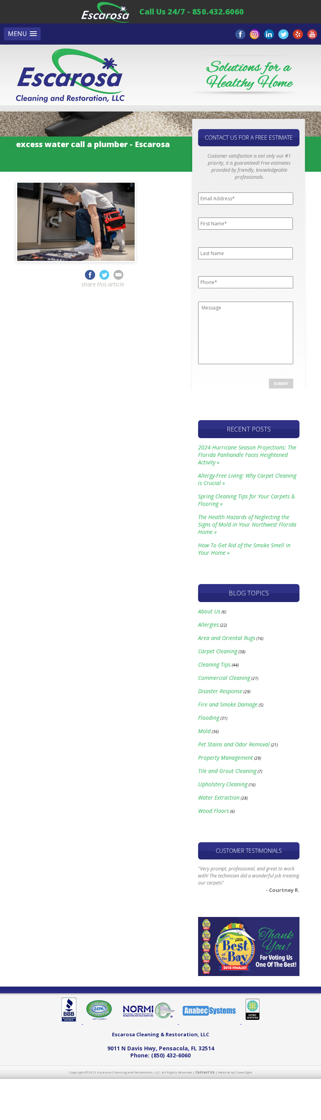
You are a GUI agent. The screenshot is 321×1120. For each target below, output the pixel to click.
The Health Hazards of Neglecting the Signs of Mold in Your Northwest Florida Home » (247, 524)
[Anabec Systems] (210, 1022)
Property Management (225, 757)
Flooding (208, 717)
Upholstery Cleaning (222, 784)
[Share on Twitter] (105, 274)
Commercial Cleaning (224, 677)
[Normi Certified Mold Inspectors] (148, 1022)
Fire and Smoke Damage (228, 704)
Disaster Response (220, 691)
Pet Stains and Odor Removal (234, 744)
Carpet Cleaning (217, 651)
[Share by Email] (118, 274)
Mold (204, 731)
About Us (209, 611)
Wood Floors (213, 810)
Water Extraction (219, 797)
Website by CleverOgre (235, 1072)
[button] (22, 33)
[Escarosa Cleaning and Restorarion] (105, 11)
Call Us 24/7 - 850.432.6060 (191, 11)
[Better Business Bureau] (72, 1022)
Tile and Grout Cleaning (227, 771)
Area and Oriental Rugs (226, 638)
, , (160, 1048)
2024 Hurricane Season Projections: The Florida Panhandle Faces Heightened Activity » (247, 455)
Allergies (208, 624)
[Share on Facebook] (90, 274)
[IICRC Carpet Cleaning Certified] (251, 1022)
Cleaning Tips (214, 664)
